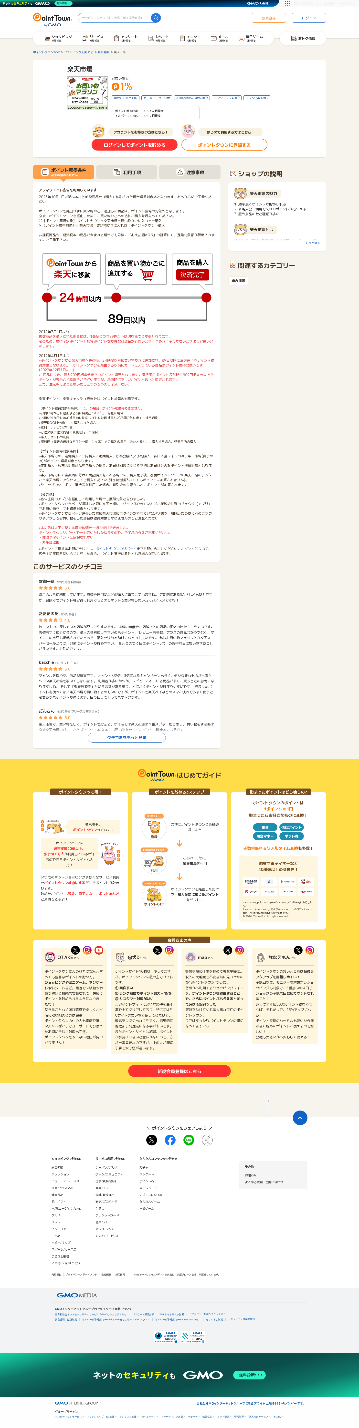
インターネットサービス (68, 1416)
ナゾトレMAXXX (150, 1195)
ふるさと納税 (60, 1256)
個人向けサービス (258, 1416)
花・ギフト (59, 1201)
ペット (56, 1222)
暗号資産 (239, 1416)
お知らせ (251, 1175)
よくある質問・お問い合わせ (264, 1182)
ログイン (309, 17)
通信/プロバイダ (106, 1201)
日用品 (56, 1236)
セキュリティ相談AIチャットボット (208, 1314)
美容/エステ (103, 1188)
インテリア (59, 1229)
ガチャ (143, 1167)
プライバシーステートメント (81, 1274)
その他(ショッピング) (66, 1263)
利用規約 (56, 1274)
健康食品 (57, 1195)
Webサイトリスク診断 (171, 1314)
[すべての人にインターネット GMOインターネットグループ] (325, 3)
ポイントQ (146, 1181)
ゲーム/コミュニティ (109, 1174)
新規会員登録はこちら (179, 1071)
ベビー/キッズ (61, 1242)
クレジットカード (107, 1215)
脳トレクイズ (148, 1188)
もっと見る (313, 243)
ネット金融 (223, 1416)
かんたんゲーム (149, 1201)
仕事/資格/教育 (105, 1181)
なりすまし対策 (214, 1319)
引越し (99, 1208)
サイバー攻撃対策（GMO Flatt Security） (178, 1319)
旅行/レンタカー (106, 1229)
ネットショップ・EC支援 (101, 1416)
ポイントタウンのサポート (116, 548)
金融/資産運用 (105, 1195)
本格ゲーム (146, 1208)
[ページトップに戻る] (300, 1118)
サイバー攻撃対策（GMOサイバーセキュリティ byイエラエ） (116, 1319)
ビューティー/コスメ (65, 1181)
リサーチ (193, 1416)
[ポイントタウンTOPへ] (52, 19)
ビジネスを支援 (128, 1416)
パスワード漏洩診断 (143, 1314)
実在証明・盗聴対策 (66, 1319)
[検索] (156, 17)
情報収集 (207, 1416)
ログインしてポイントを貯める (134, 145)
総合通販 (238, 281)
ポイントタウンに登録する (224, 145)
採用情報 (120, 1274)
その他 (277, 1416)
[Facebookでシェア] (170, 1140)
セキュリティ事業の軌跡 (241, 1319)
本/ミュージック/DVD (66, 1208)
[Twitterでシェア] (151, 1140)
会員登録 (269, 17)
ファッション (60, 1174)
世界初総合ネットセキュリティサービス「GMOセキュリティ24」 (91, 1314)
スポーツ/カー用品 (64, 1249)
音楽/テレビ (103, 1222)
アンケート (146, 1174)
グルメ (56, 1215)
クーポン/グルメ (106, 1167)
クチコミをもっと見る (126, 737)
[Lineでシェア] (188, 1140)
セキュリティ (148, 1416)
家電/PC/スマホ (62, 1188)
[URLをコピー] (207, 1140)
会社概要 (106, 1274)
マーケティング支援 (172, 1416)
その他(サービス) (106, 1236)
